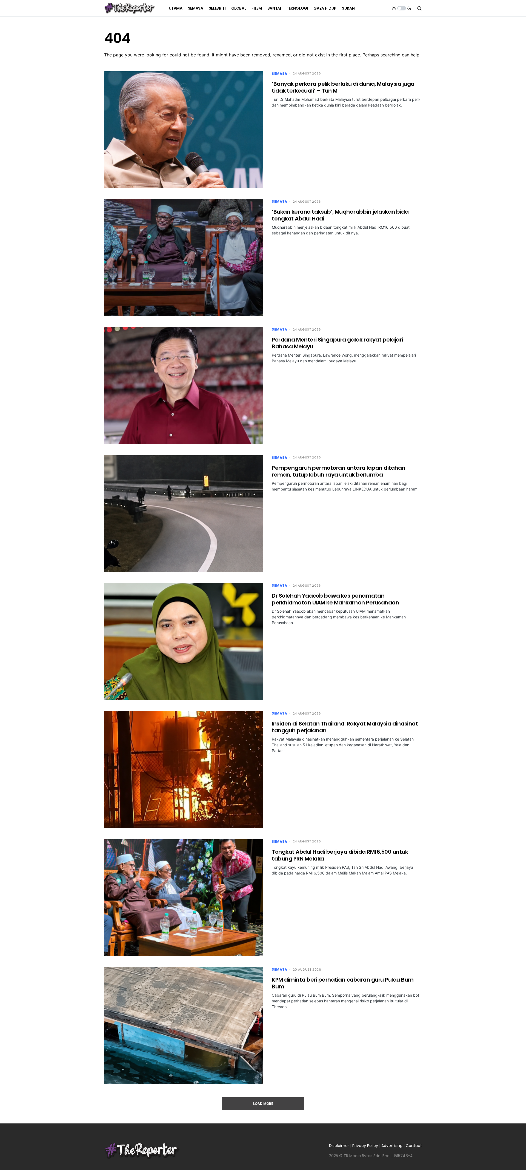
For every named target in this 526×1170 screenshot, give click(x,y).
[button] (401, 8)
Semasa (279, 73)
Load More (263, 1103)
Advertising (391, 1145)
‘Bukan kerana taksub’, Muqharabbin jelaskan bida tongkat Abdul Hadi (340, 215)
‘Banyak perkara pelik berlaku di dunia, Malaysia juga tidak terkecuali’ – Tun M (343, 87)
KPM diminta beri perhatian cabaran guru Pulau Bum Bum (343, 983)
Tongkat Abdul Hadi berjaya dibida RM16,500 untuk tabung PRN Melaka (340, 855)
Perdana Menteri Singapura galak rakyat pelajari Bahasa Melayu (337, 343)
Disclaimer (339, 1145)
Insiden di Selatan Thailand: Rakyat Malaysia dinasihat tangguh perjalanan (345, 727)
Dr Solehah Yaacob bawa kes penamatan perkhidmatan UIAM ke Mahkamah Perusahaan (335, 599)
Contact (414, 1145)
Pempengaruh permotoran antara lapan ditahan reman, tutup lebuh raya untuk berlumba (338, 471)
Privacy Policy (365, 1145)
